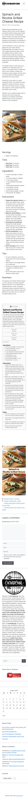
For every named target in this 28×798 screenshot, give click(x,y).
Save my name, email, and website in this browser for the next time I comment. (14, 556)
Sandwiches (12, 501)
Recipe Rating (6, 521)
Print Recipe (14, 306)
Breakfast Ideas (8, 499)
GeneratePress (19, 795)
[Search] (24, 661)
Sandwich (17, 499)
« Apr (3, 715)
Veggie (19, 501)
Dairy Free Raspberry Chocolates (11, 734)
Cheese (6, 501)
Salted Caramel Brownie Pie (17, 759)
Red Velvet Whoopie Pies (9, 731)
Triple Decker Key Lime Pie (16, 766)
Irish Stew (5, 739)
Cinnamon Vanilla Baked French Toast (13, 736)
